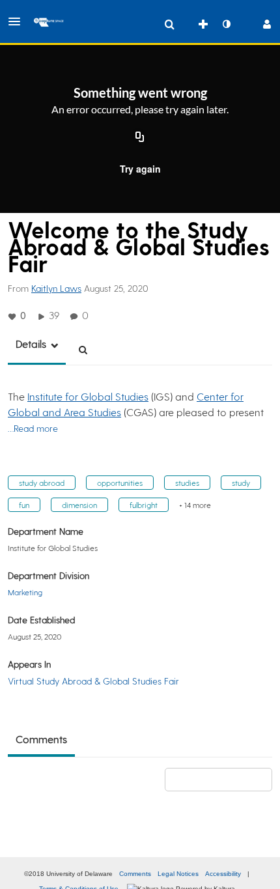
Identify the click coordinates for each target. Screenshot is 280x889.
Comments (135, 873)
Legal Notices (178, 873)
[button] (18, 21)
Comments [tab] (41, 739)
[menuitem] (169, 24)
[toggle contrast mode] (226, 24)
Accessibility (223, 873)
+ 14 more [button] (195, 504)
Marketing (25, 592)
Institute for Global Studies (87, 396)
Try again (140, 168)
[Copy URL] (140, 137)
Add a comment (224, 779)
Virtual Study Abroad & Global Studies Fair (93, 680)
